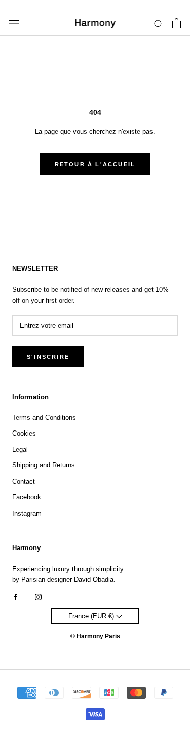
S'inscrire (48, 357)
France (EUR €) (92, 616)
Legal (20, 449)
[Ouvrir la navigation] (14, 23)
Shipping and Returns (43, 465)
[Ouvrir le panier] (176, 23)
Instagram (27, 513)
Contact (23, 481)
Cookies (24, 433)
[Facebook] (15, 596)
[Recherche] (158, 23)
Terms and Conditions (44, 417)
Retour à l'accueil (95, 164)
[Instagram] (38, 596)
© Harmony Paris (95, 636)
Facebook (26, 497)
